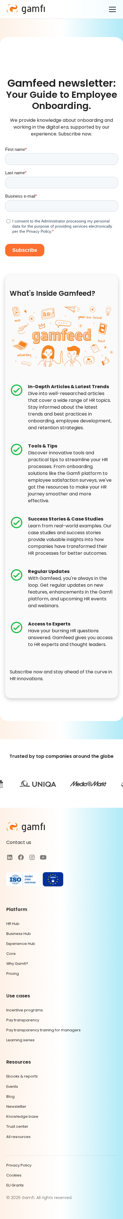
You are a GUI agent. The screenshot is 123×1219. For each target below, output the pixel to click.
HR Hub (12, 923)
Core (11, 953)
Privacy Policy (18, 1165)
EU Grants (15, 1185)
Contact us (18, 842)
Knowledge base (22, 1116)
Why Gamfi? (17, 963)
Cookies (13, 1175)
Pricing (12, 973)
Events (12, 1086)
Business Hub (18, 933)
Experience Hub (20, 943)
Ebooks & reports (22, 1076)
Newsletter (16, 1106)
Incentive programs (24, 1010)
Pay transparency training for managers (43, 1030)
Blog (10, 1096)
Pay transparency (22, 1020)
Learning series (20, 1040)
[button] (111, 9)
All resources (18, 1136)
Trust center (17, 1126)
